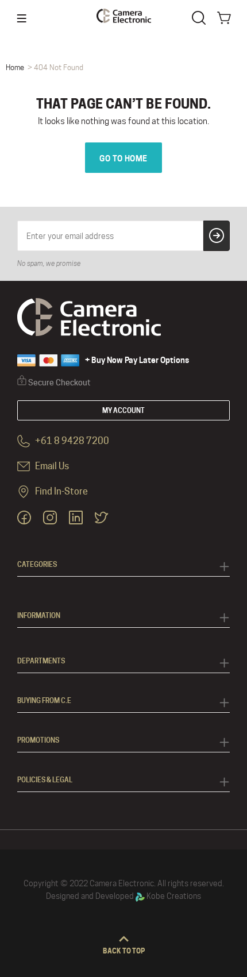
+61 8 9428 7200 (71, 441)
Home (15, 67)
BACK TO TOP (124, 951)
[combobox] (201, 16)
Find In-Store (60, 491)
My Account (123, 410)
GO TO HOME (123, 158)
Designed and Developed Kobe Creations (123, 896)
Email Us (51, 466)
